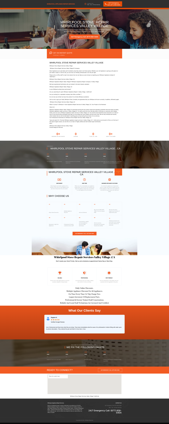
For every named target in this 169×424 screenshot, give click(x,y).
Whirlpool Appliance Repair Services (61, 4)
